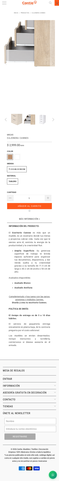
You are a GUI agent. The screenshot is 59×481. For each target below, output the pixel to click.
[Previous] (6, 63)
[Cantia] (29, 3)
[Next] (53, 63)
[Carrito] (57, 3)
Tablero (12, 181)
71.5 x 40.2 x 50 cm (17, 169)
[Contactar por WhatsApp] (53, 475)
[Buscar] (51, 3)
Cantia (19, 449)
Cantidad (11, 192)
